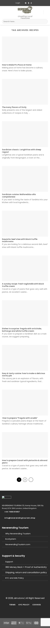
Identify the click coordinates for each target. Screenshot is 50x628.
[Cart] (46, 12)
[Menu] (3, 12)
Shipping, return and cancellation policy (26, 572)
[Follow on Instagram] (27, 593)
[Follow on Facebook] (23, 593)
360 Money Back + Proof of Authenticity (26, 567)
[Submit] (45, 21)
